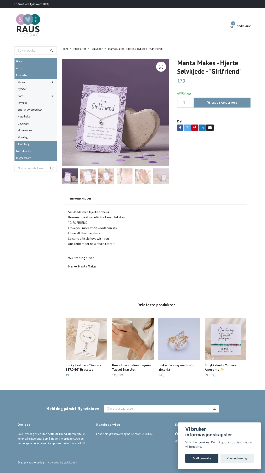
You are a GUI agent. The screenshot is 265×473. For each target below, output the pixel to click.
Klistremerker (25, 130)
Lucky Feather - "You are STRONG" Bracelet (83, 367)
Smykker (22, 102)
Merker (21, 82)
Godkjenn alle (202, 458)
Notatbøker (24, 116)
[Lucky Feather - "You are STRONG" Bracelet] (86, 339)
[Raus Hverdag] (27, 26)
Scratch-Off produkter (30, 109)
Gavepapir (23, 123)
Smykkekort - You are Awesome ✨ (220, 367)
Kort (20, 96)
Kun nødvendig (237, 458)
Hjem (19, 61)
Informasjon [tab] (80, 198)
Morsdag (23, 137)
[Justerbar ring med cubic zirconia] (179, 339)
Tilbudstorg (22, 144)
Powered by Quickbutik (62, 462)
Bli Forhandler (24, 151)
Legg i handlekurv (224, 102)
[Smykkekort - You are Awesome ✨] (225, 339)
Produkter (21, 75)
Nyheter (22, 89)
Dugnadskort (23, 158)
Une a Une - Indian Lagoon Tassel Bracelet (131, 367)
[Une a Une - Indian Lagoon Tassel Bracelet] (133, 339)
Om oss (20, 68)
